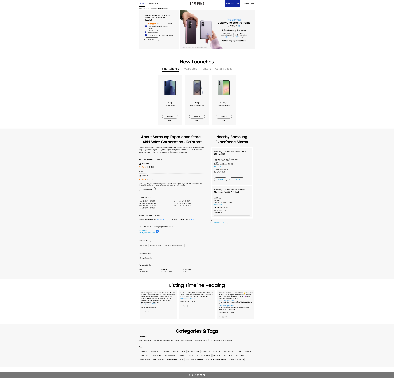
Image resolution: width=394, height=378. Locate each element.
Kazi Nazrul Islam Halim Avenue (174, 245)
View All (170, 23)
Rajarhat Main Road (156, 245)
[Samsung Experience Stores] (197, 3)
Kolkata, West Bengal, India (147, 233)
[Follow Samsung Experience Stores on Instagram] (198, 375)
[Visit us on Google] (192, 375)
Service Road (143, 245)
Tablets (206, 69)
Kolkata (160, 8)
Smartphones (170, 69)
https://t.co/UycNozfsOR (226, 306)
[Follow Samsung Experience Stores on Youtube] (201, 375)
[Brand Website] (204, 375)
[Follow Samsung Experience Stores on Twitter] (195, 375)
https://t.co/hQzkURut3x (188, 298)
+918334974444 (218, 205)
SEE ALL (170, 120)
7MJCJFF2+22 (143, 230)
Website (220, 179)
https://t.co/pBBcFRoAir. (226, 300)
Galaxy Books (223, 69)
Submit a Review (147, 189)
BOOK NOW (170, 116)
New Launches (154, 3)
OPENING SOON (167, 35)
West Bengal (154, 8)
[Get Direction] (157, 232)
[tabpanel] (217, 29)
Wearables (190, 69)
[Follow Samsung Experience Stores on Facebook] (189, 375)
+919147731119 (218, 167)
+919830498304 (153, 33)
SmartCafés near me (144, 8)
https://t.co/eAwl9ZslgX (148, 304)
